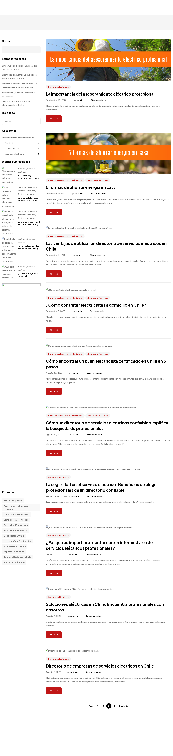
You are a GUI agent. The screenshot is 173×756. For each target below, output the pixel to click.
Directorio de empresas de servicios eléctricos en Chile (100, 665)
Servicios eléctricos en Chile (17, 557)
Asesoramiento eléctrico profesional (16, 507)
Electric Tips (13, 148)
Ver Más (54, 118)
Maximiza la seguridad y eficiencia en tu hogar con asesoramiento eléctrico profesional (29, 250)
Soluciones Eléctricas (14, 562)
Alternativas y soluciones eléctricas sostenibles (19, 94)
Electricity (10, 143)
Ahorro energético (13, 500)
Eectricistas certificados (16, 520)
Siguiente (123, 706)
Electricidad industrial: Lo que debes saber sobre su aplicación (19, 76)
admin (80, 100)
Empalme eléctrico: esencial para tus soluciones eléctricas (19, 67)
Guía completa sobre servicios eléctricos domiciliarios (16, 103)
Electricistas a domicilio (15, 530)
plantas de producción (15, 546)
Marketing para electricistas (17, 541)
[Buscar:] (21, 121)
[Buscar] (36, 121)
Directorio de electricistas (16, 514)
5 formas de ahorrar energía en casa (81, 187)
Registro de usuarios (14, 551)
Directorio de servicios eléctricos (65, 180)
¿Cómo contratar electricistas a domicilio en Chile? (96, 305)
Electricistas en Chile (14, 535)
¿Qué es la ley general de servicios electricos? (28, 276)
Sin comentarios (98, 100)
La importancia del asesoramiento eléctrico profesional (100, 93)
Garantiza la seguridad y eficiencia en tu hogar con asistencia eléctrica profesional (29, 226)
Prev (91, 706)
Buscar (6, 41)
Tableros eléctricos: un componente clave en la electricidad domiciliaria (19, 85)
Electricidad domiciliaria (16, 525)
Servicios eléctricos (58, 87)
